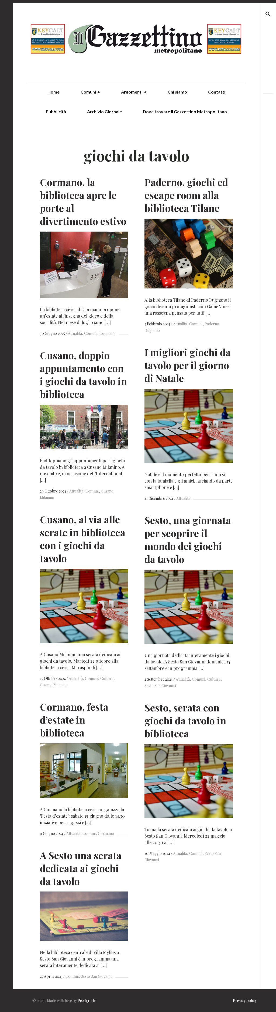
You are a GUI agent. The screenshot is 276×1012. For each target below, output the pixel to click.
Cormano (107, 333)
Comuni (90, 91)
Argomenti (134, 91)
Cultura (106, 678)
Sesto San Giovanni (96, 976)
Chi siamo (177, 91)
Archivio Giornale (104, 111)
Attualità (75, 333)
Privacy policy (245, 1000)
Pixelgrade (87, 1000)
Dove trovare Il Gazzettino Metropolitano (185, 111)
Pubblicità (56, 111)
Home (53, 91)
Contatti (216, 91)
